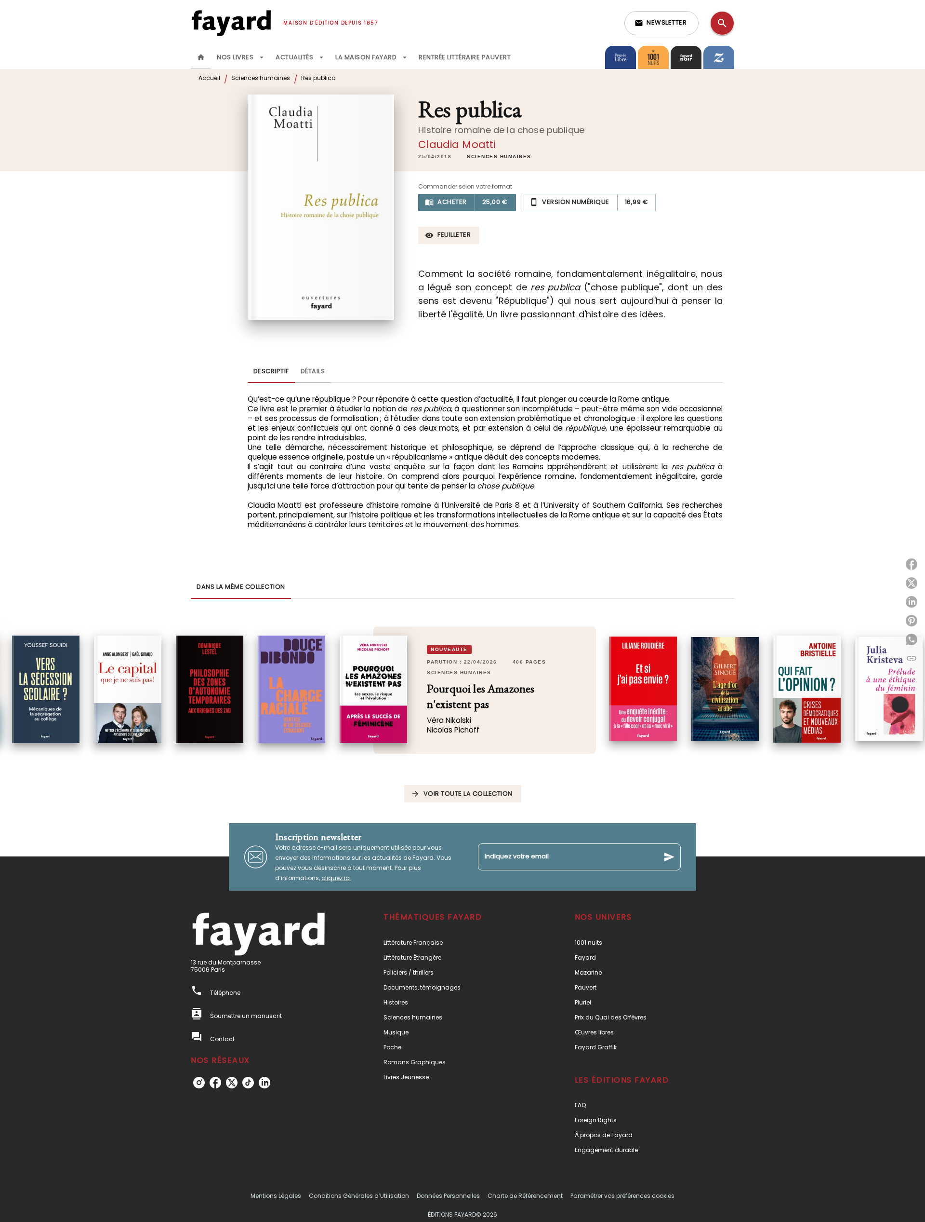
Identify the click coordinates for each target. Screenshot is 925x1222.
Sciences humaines (260, 78)
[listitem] (199, 1082)
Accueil (209, 78)
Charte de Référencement (525, 1196)
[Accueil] (231, 23)
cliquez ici (336, 878)
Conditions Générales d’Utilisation (359, 1196)
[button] (661, 23)
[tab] (201, 57)
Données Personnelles (448, 1196)
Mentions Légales (276, 1196)
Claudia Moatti (456, 144)
